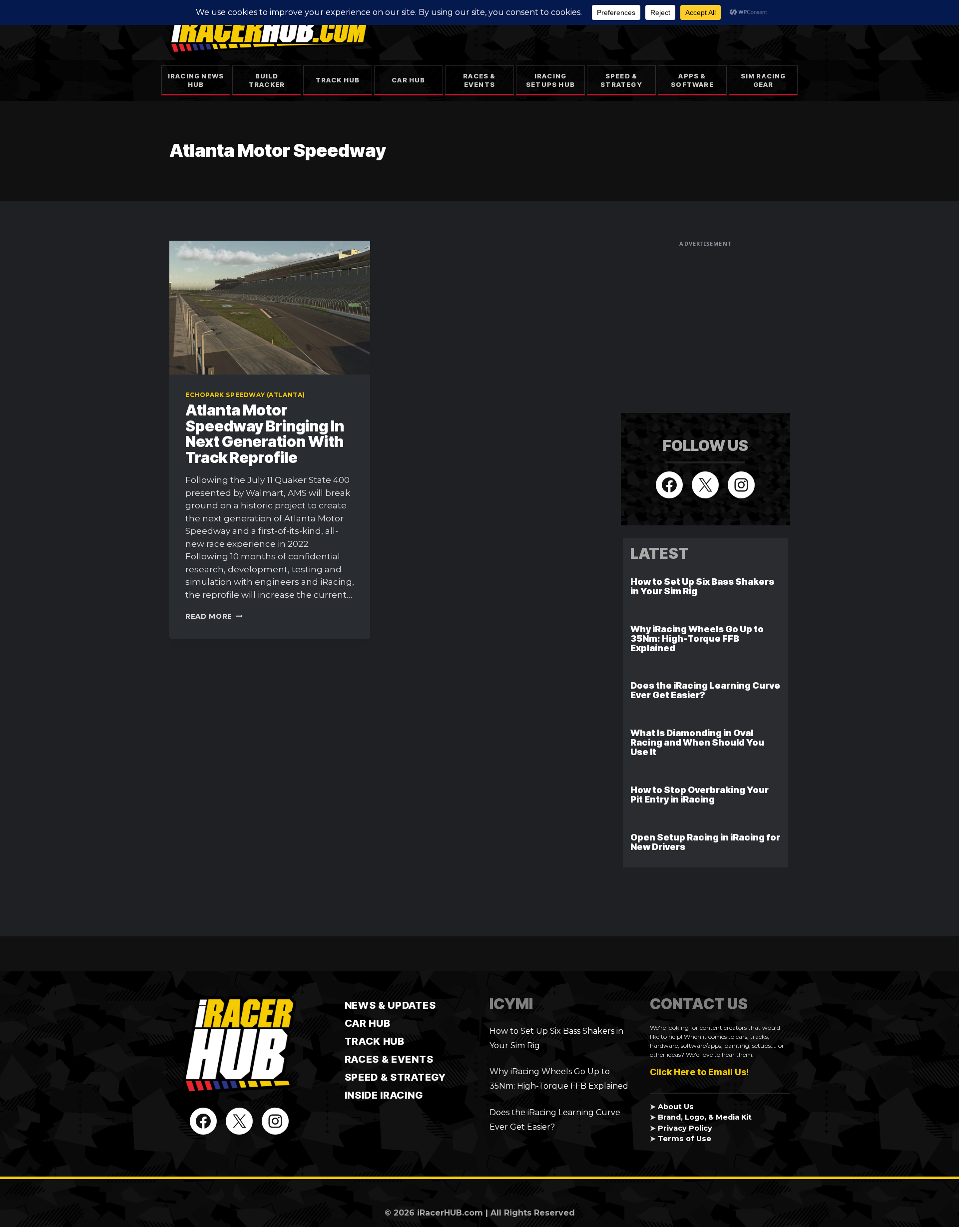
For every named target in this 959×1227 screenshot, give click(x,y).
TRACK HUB (375, 1041)
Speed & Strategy (621, 80)
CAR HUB (368, 1023)
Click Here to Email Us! (699, 1072)
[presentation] (269, 308)
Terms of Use (684, 1138)
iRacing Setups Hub (550, 80)
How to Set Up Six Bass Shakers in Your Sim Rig (702, 586)
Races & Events (479, 80)
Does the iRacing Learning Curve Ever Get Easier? (705, 690)
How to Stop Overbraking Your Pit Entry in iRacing (699, 795)
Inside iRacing (384, 1095)
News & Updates (390, 1005)
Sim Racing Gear (763, 80)
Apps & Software (692, 80)
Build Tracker (267, 80)
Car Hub (408, 80)
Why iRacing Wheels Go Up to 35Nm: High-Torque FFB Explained (697, 638)
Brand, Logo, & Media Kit (705, 1117)
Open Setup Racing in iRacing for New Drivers (705, 842)
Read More (214, 616)
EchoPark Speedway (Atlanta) (245, 395)
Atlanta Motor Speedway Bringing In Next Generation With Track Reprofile (264, 433)
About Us (676, 1106)
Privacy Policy (685, 1128)
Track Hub (338, 80)
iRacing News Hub (196, 80)
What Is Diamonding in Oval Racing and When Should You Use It (697, 742)
